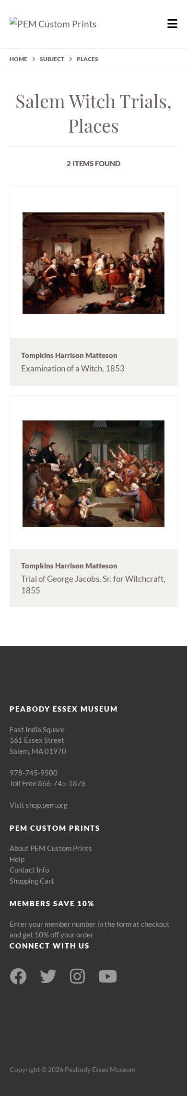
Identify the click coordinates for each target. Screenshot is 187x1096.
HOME (18, 58)
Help (17, 859)
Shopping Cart (32, 880)
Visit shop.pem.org (39, 804)
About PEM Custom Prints (51, 848)
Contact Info (29, 869)
